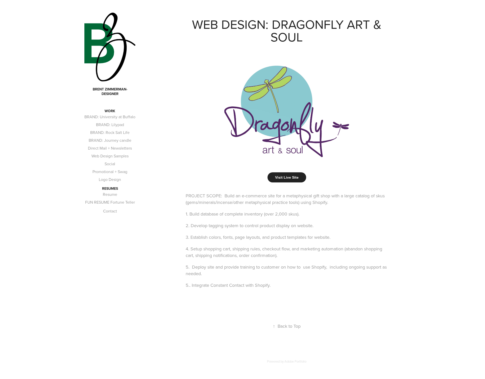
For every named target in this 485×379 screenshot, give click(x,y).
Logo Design (110, 179)
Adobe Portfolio (295, 361)
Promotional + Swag (109, 171)
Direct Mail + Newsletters (110, 148)
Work (110, 110)
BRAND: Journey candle (110, 140)
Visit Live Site (287, 177)
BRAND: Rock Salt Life (110, 132)
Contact (110, 211)
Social (110, 164)
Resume (110, 194)
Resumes (110, 188)
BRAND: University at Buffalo (109, 117)
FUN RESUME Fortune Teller (110, 202)
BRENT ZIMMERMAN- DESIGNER (110, 91)
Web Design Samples (110, 156)
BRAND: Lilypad (110, 124)
